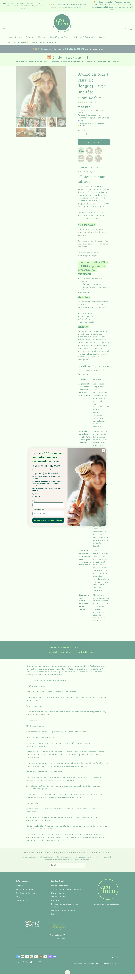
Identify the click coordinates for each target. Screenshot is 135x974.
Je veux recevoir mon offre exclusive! (48, 520)
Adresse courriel (38, 509)
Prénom (35, 501)
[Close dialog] (103, 450)
